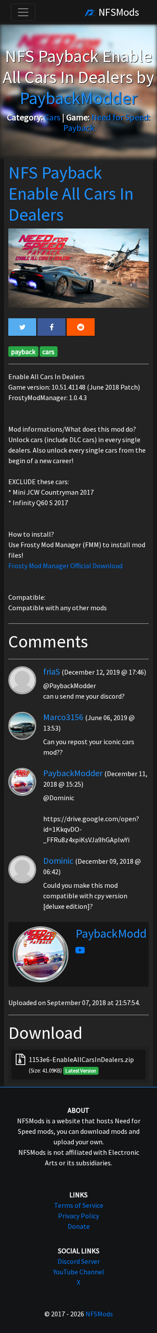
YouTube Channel (78, 1271)
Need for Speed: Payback (106, 122)
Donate (79, 1226)
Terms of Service (78, 1205)
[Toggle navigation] (23, 12)
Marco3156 (63, 716)
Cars (52, 117)
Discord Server (79, 1261)
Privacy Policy (78, 1215)
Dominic (58, 860)
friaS (51, 671)
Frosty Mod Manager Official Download (65, 565)
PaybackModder (72, 772)
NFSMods (117, 12)
